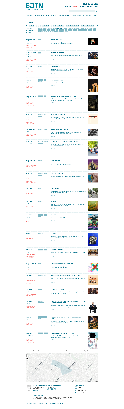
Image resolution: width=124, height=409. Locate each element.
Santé (95, 15)
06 (40, 25)
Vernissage (59, 31)
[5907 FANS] (76, 388)
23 (76, 25)
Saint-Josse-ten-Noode (34, 6)
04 (36, 25)
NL (94, 3)
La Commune (30, 15)
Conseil (82, 28)
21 (72, 25)
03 (33, 25)
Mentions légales (31, 403)
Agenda (75, 7)
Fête (45, 275)
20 (70, 25)
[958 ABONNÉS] (76, 393)
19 (68, 25)
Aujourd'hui (29, 28)
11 (51, 25)
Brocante (50, 28)
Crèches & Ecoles (39, 15)
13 (55, 25)
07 (42, 25)
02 (31, 25)
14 (57, 25)
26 (83, 25)
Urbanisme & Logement (51, 15)
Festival (45, 129)
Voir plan (35, 390)
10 (48, 25)
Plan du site (40, 403)
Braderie (45, 28)
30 (91, 25)
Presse (96, 7)
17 (63, 25)
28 (87, 25)
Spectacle (41, 31)
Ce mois (29, 32)
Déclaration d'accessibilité (56, 403)
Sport (45, 31)
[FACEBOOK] (84, 3)
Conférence (76, 28)
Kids (45, 114)
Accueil (27, 18)
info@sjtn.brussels (52, 388)
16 (61, 25)
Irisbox (46, 403)
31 (93, 25)
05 (38, 25)
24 (78, 25)
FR (92, 3)
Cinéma (55, 28)
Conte (86, 28)
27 (85, 25)
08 (44, 25)
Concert (65, 28)
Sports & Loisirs (87, 15)
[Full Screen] (27, 358)
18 (66, 25)
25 (81, 25)
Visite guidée (65, 31)
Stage (49, 31)
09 (46, 25)
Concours (70, 28)
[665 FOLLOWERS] (76, 390)
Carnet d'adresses (86, 7)
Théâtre (53, 31)
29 (89, 25)
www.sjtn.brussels (52, 389)
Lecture (40, 81)
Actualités (67, 7)
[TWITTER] (86, 3)
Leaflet (96, 381)
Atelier (40, 28)
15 (59, 25)
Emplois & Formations (64, 15)
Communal (60, 28)
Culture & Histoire (76, 15)
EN (97, 3)
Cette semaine (30, 30)
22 (74, 25)
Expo (39, 39)
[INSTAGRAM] (89, 3)
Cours (90, 28)
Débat (94, 28)
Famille (45, 173)
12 (53, 25)
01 (29, 25)
